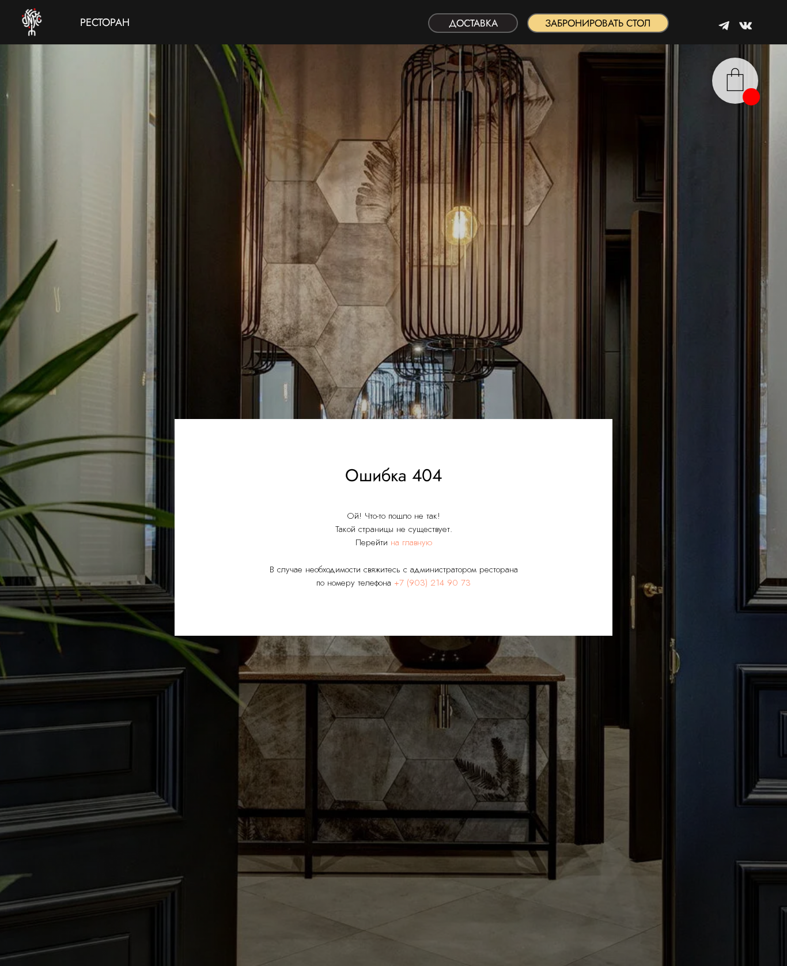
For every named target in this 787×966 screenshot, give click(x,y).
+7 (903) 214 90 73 (432, 582)
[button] (598, 23)
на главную (411, 542)
